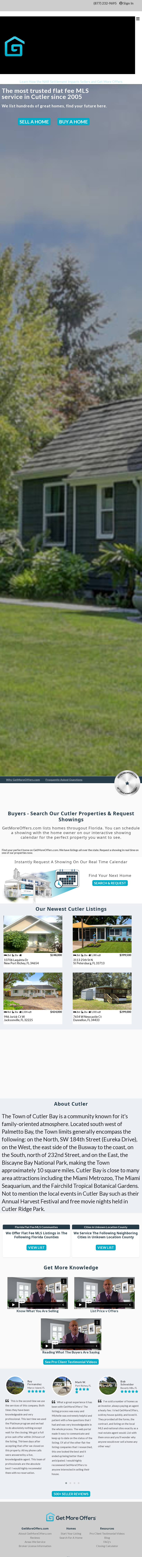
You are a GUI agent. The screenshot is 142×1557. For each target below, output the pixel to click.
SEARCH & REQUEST (110, 883)
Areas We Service (35, 1541)
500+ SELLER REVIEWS (71, 1494)
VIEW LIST (36, 1248)
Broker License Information (35, 1546)
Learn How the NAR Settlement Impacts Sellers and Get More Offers (71, 82)
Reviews (35, 1537)
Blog (107, 1537)
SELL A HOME (34, 121)
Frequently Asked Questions (64, 779)
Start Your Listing (71, 1533)
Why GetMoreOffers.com (23, 779)
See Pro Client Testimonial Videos (71, 1362)
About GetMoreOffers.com (35, 1533)
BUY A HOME (73, 121)
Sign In (128, 3)
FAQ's (107, 1541)
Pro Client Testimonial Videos (107, 1533)
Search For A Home (71, 1537)
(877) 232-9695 (105, 3)
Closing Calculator (107, 1546)
